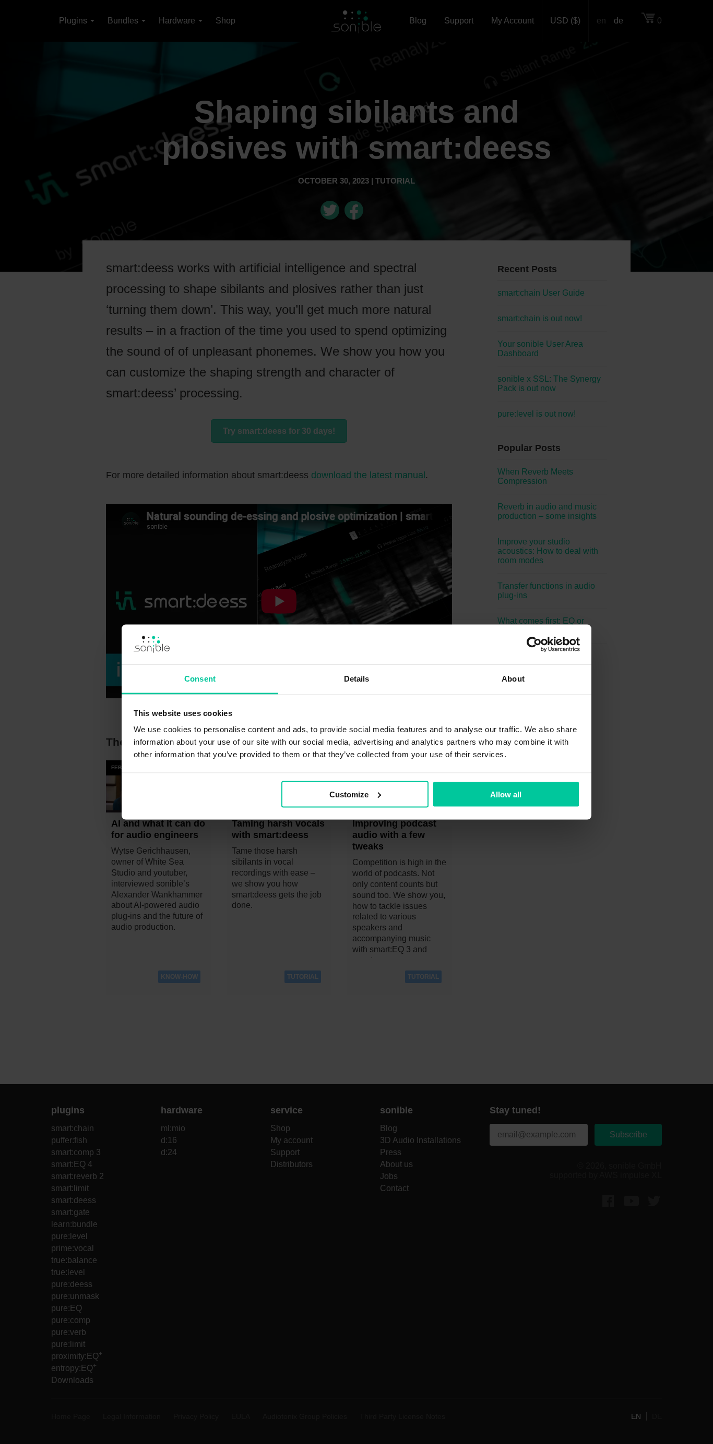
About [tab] (513, 678)
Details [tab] (357, 678)
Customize (349, 794)
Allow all (505, 794)
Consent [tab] (200, 678)
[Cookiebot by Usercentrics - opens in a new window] (534, 644)
